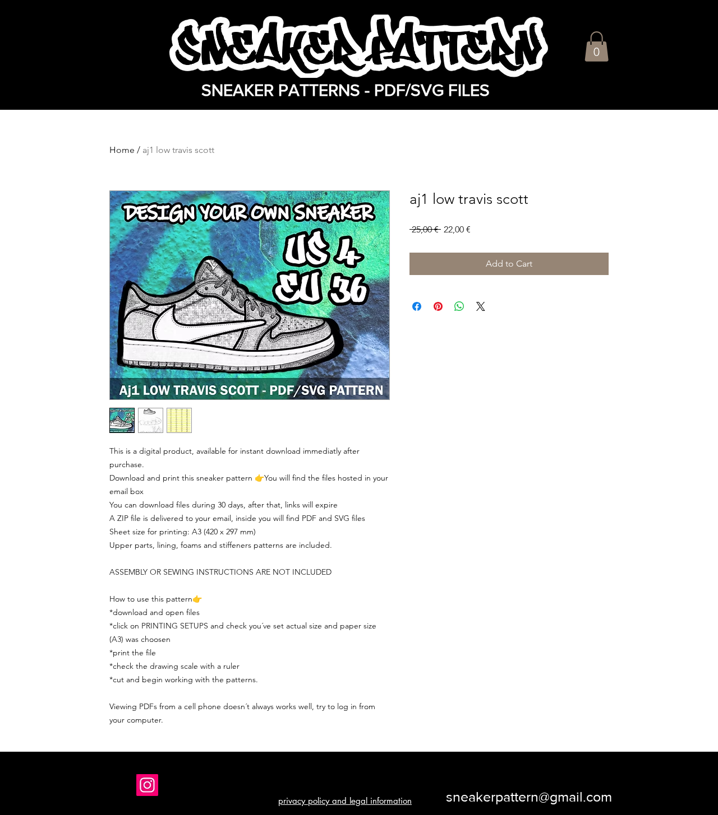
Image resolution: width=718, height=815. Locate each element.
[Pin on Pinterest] (438, 306)
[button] (596, 46)
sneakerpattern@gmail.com (529, 796)
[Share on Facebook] (417, 306)
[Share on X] (480, 306)
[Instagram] (147, 785)
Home (122, 150)
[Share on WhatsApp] (459, 306)
